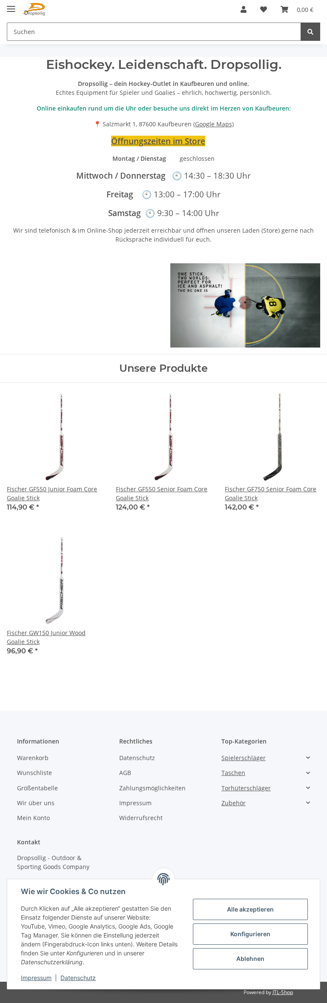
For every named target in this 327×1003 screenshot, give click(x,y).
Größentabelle (37, 788)
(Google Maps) (213, 124)
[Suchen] (310, 32)
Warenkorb (33, 758)
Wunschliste (34, 773)
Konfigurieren (250, 933)
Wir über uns (35, 803)
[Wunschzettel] (263, 9)
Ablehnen (250, 958)
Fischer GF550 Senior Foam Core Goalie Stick (161, 493)
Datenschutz (137, 758)
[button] (243, 9)
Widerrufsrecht (141, 818)
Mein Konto (33, 818)
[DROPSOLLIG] (34, 9)
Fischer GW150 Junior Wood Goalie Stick (46, 637)
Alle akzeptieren (250, 909)
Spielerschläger (243, 758)
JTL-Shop (282, 992)
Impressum (135, 803)
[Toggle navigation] (11, 5)
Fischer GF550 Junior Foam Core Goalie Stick (52, 493)
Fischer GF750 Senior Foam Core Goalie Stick (270, 493)
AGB (125, 773)
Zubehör (233, 803)
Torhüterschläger (246, 788)
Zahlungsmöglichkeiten (152, 788)
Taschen (233, 773)
